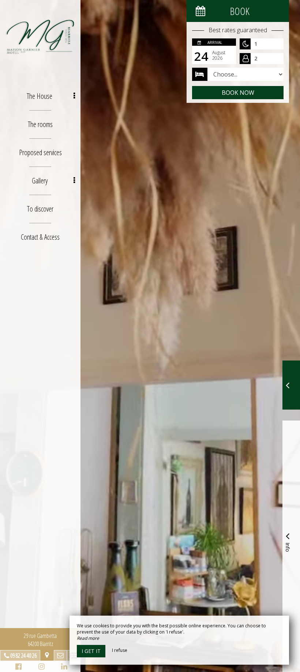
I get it (91, 650)
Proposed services (40, 152)
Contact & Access (40, 237)
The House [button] (39, 96)
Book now (238, 93)
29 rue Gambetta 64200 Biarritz (40, 640)
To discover (40, 209)
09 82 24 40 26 (23, 656)
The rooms (40, 124)
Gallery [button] (40, 181)
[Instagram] (40, 667)
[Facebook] (17, 667)
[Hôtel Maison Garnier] (40, 36)
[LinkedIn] (63, 667)
